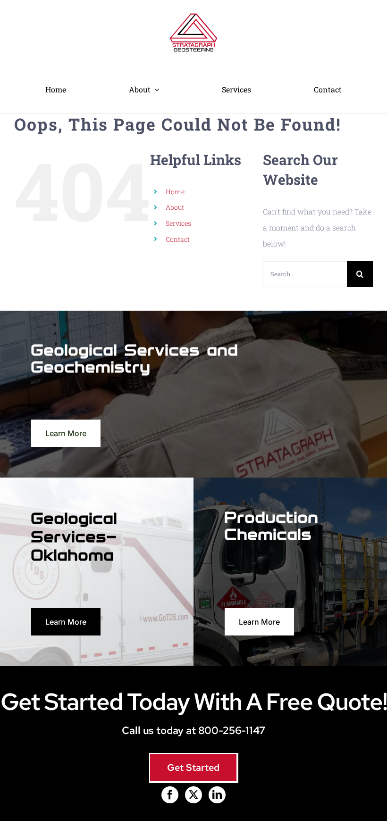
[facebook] (169, 794)
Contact (178, 239)
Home (175, 191)
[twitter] (193, 794)
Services (178, 223)
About (175, 207)
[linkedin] (217, 794)
